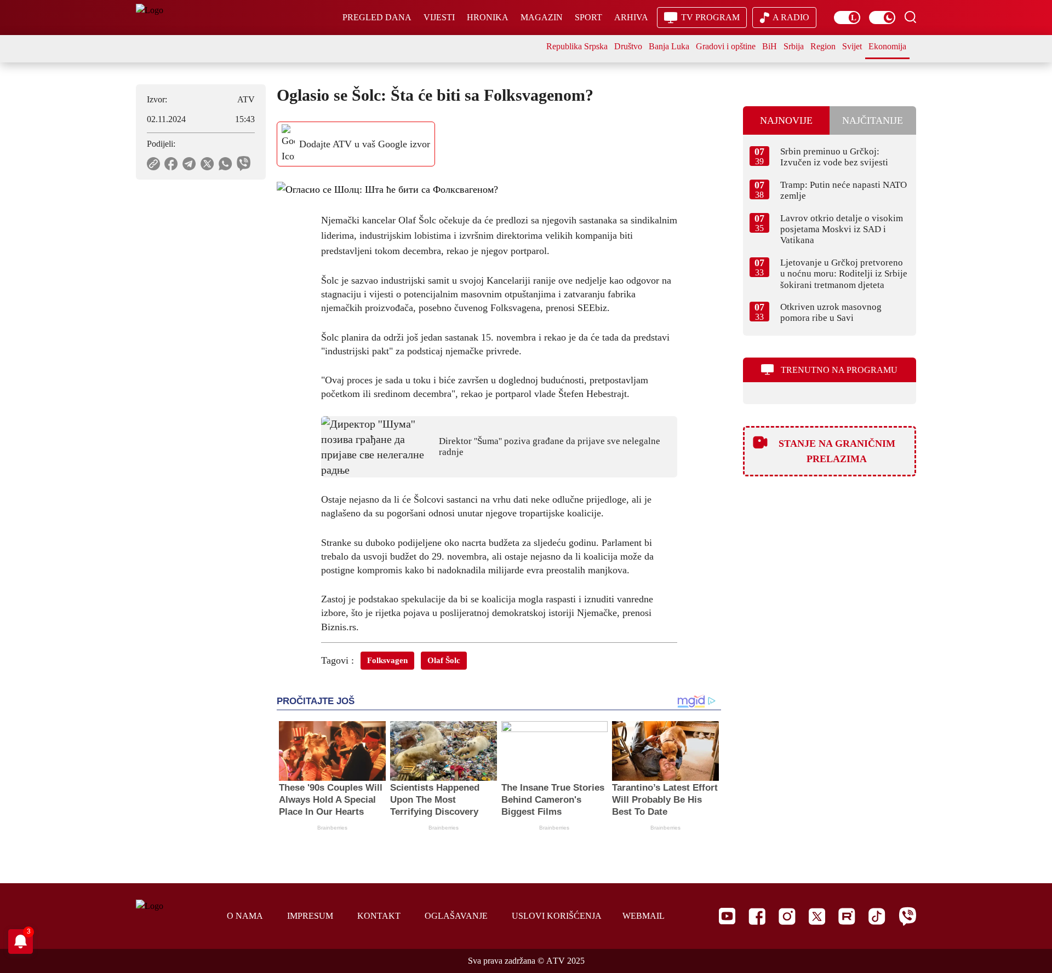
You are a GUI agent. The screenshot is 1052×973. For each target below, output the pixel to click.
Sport (588, 17)
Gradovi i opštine (726, 46)
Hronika (487, 17)
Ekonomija (887, 46)
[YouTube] (727, 916)
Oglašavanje (456, 915)
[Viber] (907, 916)
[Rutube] (846, 916)
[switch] (847, 17)
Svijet (852, 46)
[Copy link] (153, 163)
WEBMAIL (643, 915)
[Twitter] (817, 916)
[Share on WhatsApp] (225, 163)
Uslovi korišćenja (557, 915)
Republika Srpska (577, 46)
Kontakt (379, 915)
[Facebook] (756, 916)
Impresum (310, 915)
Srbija (794, 46)
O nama (245, 915)
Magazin (542, 17)
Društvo (628, 46)
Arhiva (631, 17)
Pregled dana (376, 17)
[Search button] (910, 17)
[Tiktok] (876, 916)
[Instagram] (787, 916)
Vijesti (439, 17)
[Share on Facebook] (171, 163)
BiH (769, 46)
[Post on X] (207, 163)
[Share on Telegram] (189, 163)
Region (823, 46)
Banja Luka (669, 46)
